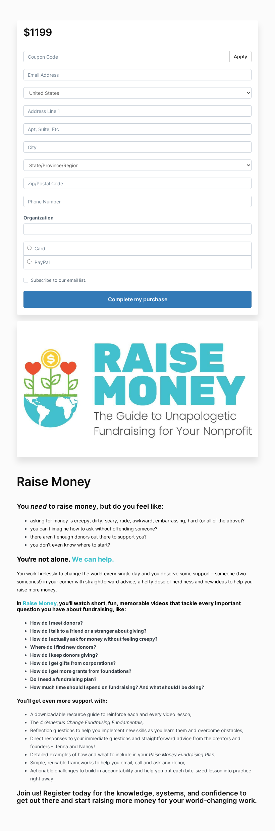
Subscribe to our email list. (59, 280)
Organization (38, 217)
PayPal (41, 262)
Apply (240, 56)
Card (39, 248)
